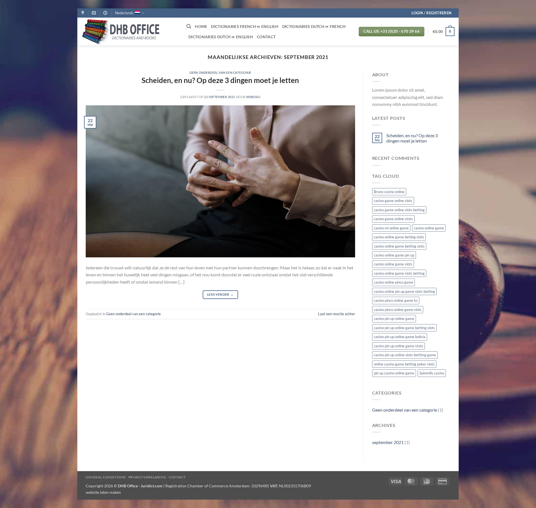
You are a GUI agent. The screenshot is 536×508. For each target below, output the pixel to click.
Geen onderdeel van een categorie (220, 72)
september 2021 (388, 442)
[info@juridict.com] (94, 13)
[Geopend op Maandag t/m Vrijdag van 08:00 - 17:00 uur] (106, 13)
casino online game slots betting (399, 273)
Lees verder (220, 294)
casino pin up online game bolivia (399, 336)
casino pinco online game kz (396, 300)
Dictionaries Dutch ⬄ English (220, 36)
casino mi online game (391, 228)
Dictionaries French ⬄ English (244, 26)
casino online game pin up (394, 255)
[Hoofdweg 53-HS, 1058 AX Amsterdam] (83, 13)
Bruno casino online (389, 191)
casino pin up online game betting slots (404, 328)
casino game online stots (393, 219)
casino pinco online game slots (398, 309)
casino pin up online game (394, 318)
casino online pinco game (393, 282)
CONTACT (266, 36)
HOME (201, 26)
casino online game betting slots (399, 246)
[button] (431, 13)
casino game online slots (393, 200)
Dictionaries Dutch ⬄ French (314, 26)
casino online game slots (393, 264)
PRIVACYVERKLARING (147, 477)
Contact (177, 477)
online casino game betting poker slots (404, 364)
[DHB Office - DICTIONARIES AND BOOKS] (130, 32)
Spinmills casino (431, 373)
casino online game (429, 228)
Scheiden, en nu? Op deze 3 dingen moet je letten (220, 80)
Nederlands (124, 13)
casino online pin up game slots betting (404, 291)
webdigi (253, 97)
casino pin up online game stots (398, 346)
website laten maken (103, 492)
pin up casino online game (394, 373)
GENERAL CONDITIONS (106, 477)
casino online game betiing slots (399, 237)
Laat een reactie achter (336, 314)
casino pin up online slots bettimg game (405, 355)
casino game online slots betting (399, 210)
